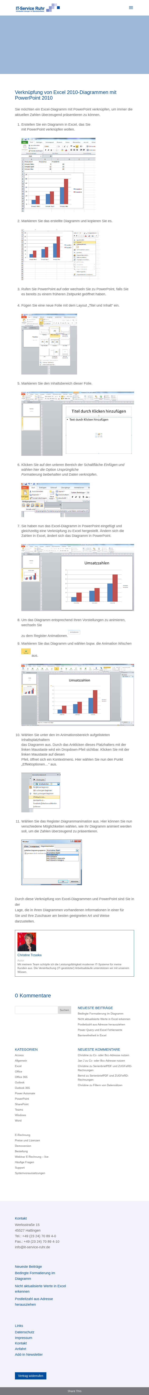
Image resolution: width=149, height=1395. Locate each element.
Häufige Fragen (24, 1162)
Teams (19, 1109)
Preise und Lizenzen (27, 1140)
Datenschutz (24, 1332)
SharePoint (22, 1104)
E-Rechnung (22, 1134)
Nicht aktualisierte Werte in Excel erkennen (104, 1019)
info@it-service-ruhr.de (32, 1247)
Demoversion (23, 1145)
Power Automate (25, 1093)
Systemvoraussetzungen (30, 1173)
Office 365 (21, 1076)
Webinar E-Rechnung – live (32, 1156)
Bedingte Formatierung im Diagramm (100, 1013)
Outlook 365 (22, 1087)
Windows (20, 1115)
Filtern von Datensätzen (107, 1085)
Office (18, 1071)
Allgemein (21, 1060)
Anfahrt (20, 1349)
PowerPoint (22, 1098)
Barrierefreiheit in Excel (92, 1035)
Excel (18, 1066)
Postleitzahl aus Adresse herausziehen (102, 1024)
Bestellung (21, 1151)
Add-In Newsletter (29, 1354)
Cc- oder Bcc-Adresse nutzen (111, 1055)
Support (20, 1167)
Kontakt (21, 1343)
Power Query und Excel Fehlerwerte (100, 1029)
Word (18, 1120)
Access (19, 1055)
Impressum (23, 1338)
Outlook (19, 1082)
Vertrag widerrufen (30, 1375)
